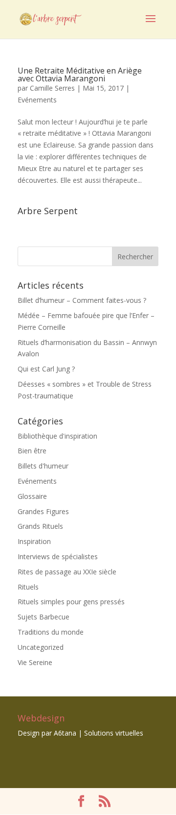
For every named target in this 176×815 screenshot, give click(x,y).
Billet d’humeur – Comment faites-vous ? (82, 300)
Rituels (28, 587)
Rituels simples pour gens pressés (71, 601)
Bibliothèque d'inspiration (57, 436)
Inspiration (34, 541)
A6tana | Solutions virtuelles (98, 733)
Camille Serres (52, 88)
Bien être (32, 450)
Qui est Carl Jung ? (46, 368)
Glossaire (32, 496)
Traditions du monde (51, 632)
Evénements (37, 99)
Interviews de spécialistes (58, 556)
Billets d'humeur (43, 465)
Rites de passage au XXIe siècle (67, 571)
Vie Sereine (35, 662)
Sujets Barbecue (43, 616)
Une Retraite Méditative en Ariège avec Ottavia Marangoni (80, 74)
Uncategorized (41, 647)
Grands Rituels (40, 526)
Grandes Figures (43, 511)
